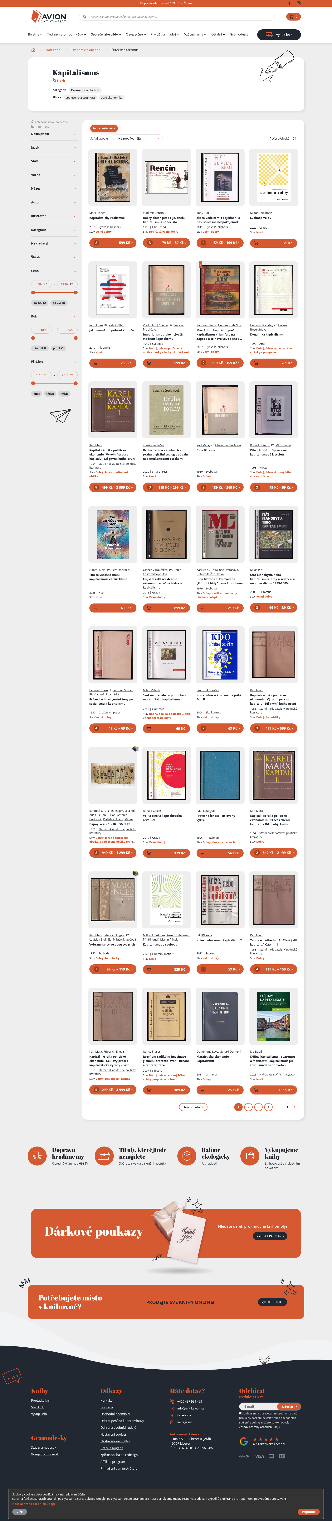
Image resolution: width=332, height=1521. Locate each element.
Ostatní (216, 34)
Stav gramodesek (43, 1447)
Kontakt (106, 1400)
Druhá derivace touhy (166, 454)
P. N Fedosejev (113, 811)
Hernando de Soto (230, 325)
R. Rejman (212, 837)
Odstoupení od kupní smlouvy (122, 1421)
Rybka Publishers (110, 227)
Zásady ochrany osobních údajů (259, 1427)
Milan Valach (151, 690)
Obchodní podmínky (115, 1414)
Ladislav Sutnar (123, 690)
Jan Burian (108, 815)
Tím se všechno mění (108, 577)
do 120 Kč (39, 303)
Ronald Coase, (152, 811)
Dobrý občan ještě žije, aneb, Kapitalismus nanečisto (164, 220)
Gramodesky (239, 34)
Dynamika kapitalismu (266, 334)
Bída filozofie (220, 581)
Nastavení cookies (113, 1434)
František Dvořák (208, 690)
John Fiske (96, 325)
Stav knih (37, 1407)
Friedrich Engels (114, 935)
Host (101, 592)
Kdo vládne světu (219, 697)
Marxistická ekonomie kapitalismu (213, 1059)
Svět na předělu (164, 697)
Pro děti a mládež (163, 34)
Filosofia (157, 1070)
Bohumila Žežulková (210, 574)
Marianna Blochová (228, 445)
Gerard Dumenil (230, 1051)
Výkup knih (39, 1414)
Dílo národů (268, 452)
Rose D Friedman (177, 935)
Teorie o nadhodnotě (273, 942)
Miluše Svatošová (226, 570)
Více (20, 1512)
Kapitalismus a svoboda (160, 944)
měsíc (64, 393)
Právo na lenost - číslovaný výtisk (216, 818)
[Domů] (33, 50)
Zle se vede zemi (218, 220)
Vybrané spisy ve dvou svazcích (112, 944)
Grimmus (265, 592)
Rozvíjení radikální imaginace (166, 1061)
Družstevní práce (109, 712)
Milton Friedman (261, 213)
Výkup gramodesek (45, 1454)
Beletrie (33, 34)
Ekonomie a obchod (85, 50)
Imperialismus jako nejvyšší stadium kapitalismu (163, 336)
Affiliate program (112, 1462)
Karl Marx (95, 445)
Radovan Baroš (207, 325)
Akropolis (104, 347)
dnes (36, 393)
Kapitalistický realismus (106, 218)
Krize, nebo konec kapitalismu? (219, 940)
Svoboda (157, 344)
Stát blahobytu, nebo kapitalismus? (272, 579)
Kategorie (53, 50)
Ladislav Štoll (98, 939)
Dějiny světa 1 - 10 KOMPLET (109, 824)
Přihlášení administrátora (119, 1468)
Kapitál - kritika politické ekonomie (109, 1061)
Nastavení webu (115, 1441)
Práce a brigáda (111, 1448)
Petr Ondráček (120, 570)
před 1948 (39, 348)
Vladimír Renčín (153, 213)
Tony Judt (203, 213)
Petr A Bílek (116, 325)
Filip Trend (159, 227)
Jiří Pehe (206, 935)
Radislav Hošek (113, 819)
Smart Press (160, 471)
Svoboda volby (260, 218)
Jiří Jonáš (153, 939)
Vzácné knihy (193, 34)
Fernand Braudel (261, 325)
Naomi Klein (97, 570)
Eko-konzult (213, 712)
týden (50, 393)
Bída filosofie (206, 450)
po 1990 (58, 348)
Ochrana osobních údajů (118, 1427)
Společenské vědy (104, 34)
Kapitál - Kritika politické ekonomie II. (270, 820)
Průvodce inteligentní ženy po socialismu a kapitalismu (111, 701)
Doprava (106, 1407)
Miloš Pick (256, 570)
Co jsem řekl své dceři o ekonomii (162, 583)
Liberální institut (162, 954)
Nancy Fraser (151, 1051)
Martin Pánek (169, 939)
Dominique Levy (207, 1051)
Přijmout (308, 1512)
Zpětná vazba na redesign (119, 1455)
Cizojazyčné (134, 34)
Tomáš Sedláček (153, 445)
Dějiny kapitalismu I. (272, 1061)
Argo (262, 344)
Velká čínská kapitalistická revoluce (162, 818)
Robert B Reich (260, 445)
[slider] (33, 293)
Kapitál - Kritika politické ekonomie (112, 454)
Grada (263, 227)
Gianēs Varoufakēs (155, 570)
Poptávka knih (41, 1400)
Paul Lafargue (206, 811)
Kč (45, 284)
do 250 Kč (59, 303)
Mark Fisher (97, 213)
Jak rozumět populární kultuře (111, 330)
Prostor (264, 467)
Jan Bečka (95, 811)
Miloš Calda (283, 445)
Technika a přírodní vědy (65, 34)
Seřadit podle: (99, 138)
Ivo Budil (256, 1051)
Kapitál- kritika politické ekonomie (273, 699)
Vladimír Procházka (106, 694)
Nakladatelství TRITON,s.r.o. (277, 1074)
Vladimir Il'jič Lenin (155, 325)
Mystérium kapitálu (218, 334)
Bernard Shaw (98, 690)
